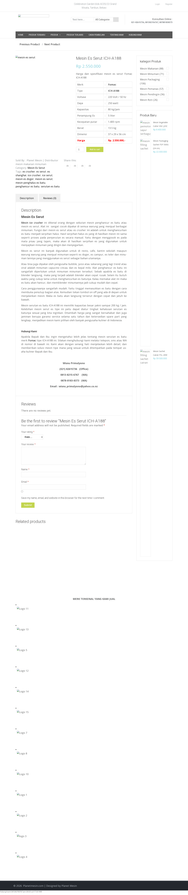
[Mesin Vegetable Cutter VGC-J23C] (145, 128)
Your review (28, 444)
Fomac (32, 340)
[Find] (116, 19)
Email (25, 481)
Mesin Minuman (149, 74)
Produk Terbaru (37, 35)
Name (25, 469)
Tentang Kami (116, 35)
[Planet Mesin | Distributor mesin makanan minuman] (33, 19)
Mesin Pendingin (150, 94)
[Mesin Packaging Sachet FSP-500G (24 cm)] (145, 242)
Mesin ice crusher (32, 222)
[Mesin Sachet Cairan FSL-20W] (145, 452)
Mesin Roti (146, 99)
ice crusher (34, 175)
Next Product (53, 44)
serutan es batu (50, 186)
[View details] (41, 547)
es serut (41, 171)
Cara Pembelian (97, 35)
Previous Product (28, 44)
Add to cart (95, 149)
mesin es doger (25, 179)
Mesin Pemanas (149, 88)
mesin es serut (44, 179)
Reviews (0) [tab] (49, 198)
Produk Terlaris (75, 35)
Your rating (27, 431)
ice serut (47, 175)
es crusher (29, 171)
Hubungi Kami (135, 35)
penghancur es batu (27, 186)
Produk (54, 35)
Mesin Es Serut (36, 167)
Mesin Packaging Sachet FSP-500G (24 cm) (160, 145)
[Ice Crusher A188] (44, 84)
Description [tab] (27, 198)
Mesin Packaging (150, 79)
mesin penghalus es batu (30, 182)
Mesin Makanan (149, 68)
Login (157, 4)
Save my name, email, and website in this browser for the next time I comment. (63, 497)
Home (20, 35)
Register (168, 4)
